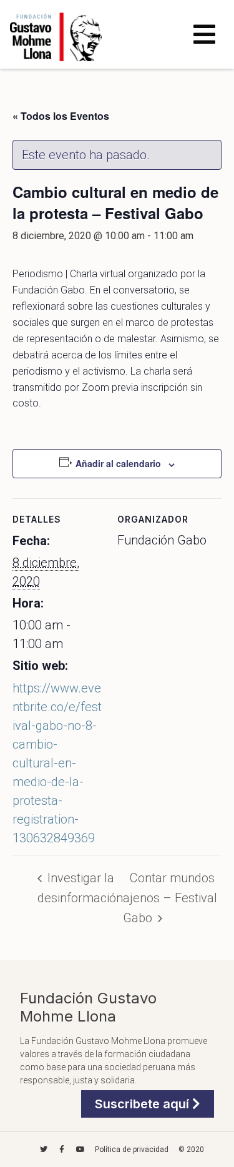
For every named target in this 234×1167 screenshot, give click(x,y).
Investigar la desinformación (80, 887)
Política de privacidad (131, 1149)
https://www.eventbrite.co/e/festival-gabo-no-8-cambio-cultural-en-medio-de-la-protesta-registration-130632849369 (57, 763)
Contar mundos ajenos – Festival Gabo (170, 897)
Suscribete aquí (143, 1103)
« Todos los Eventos (60, 116)
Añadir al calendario (118, 463)
